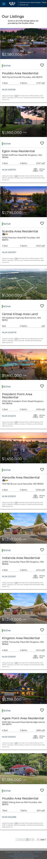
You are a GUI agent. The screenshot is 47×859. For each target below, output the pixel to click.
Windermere (38, 852)
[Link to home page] (12, 3)
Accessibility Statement (16, 856)
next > (43, 840)
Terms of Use (18, 854)
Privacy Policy (28, 854)
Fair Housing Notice (31, 856)
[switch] (42, 64)
